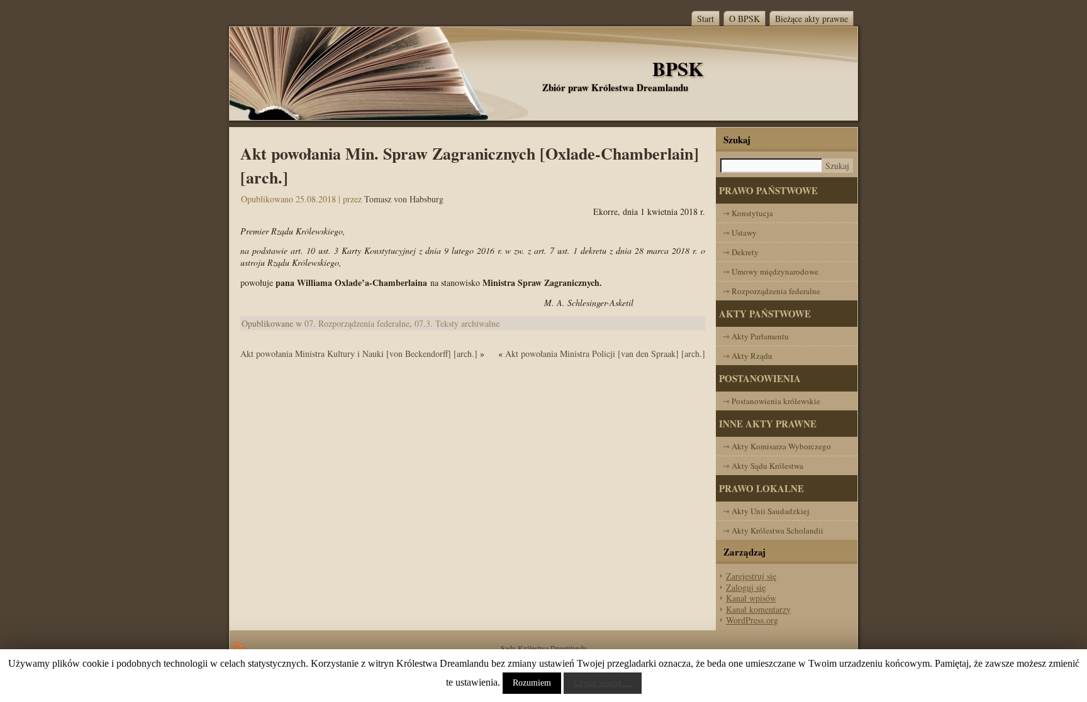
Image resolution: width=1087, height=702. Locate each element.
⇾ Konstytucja (748, 213)
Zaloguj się (746, 587)
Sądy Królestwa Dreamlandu (544, 648)
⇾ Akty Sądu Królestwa (763, 465)
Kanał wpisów (751, 598)
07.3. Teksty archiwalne (457, 323)
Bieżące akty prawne (811, 19)
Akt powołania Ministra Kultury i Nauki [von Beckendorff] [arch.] (358, 353)
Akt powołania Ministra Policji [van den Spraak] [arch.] (605, 353)
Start (705, 19)
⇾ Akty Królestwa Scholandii (773, 530)
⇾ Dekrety (741, 252)
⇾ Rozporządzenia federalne (771, 291)
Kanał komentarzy (758, 609)
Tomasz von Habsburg (403, 199)
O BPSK (744, 19)
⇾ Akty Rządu (747, 355)
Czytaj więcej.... (603, 683)
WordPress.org (752, 620)
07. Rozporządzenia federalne (357, 323)
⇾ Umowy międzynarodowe (770, 271)
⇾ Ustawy (740, 232)
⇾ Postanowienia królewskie (771, 401)
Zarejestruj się (751, 576)
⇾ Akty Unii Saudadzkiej (766, 511)
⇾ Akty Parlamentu (756, 336)
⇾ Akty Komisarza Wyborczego (777, 446)
